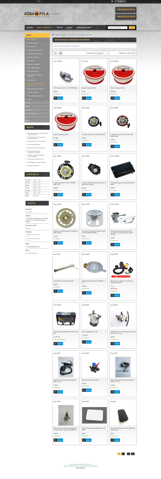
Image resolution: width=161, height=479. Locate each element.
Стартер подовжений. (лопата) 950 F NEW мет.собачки (93, 183)
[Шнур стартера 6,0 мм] (66, 121)
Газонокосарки (31, 80)
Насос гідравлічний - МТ (90, 331)
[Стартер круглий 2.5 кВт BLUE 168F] (94, 121)
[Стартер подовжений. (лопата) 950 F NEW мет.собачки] (94, 170)
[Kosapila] (37, 14)
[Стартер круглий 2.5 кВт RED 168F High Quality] (123, 121)
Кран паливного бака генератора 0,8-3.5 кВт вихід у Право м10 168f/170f (65, 429)
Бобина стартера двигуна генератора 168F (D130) (65, 231)
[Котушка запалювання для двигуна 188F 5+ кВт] (66, 367)
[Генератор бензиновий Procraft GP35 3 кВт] (66, 319)
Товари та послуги (44, 27)
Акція (27, 117)
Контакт (69, 27)
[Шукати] (132, 27)
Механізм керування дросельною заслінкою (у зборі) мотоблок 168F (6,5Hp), (122, 232)
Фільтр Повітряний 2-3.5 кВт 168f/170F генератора (123, 429)
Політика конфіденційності (90, 466)
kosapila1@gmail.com (33, 246)
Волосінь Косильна (33, 57)
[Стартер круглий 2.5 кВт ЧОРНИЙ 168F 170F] (66, 170)
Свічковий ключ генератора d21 (64, 281)
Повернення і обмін (83, 27)
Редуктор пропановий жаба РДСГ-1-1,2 (93, 281)
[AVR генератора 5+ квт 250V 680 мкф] (66, 75)
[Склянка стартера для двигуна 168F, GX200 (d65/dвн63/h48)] (94, 218)
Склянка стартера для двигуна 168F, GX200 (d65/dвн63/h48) (93, 231)
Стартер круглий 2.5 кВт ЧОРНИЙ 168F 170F (64, 183)
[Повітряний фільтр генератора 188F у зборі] (123, 170)
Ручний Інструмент (33, 92)
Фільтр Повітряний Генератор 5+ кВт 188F (93, 429)
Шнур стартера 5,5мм (117, 88)
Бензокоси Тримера (33, 64)
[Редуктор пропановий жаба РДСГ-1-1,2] (94, 268)
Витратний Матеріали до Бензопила (34, 75)
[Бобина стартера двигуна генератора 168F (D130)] (66, 218)
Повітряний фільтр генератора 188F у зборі (122, 183)
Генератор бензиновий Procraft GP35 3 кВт (66, 332)
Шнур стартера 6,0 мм (61, 134)
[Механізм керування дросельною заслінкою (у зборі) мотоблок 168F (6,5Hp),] (123, 218)
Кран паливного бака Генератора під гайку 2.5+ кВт (122, 380)
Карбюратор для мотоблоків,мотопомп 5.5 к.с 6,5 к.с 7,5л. (123, 332)
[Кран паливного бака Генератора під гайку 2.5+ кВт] (123, 367)
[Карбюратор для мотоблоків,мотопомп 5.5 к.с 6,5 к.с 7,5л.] (123, 319)
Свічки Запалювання (33, 67)
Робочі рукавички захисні (34, 96)
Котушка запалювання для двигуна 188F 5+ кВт (65, 380)
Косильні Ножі (31, 46)
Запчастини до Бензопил (35, 53)
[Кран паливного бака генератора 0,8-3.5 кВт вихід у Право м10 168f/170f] (66, 415)
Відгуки (28, 106)
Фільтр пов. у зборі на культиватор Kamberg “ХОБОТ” (122, 281)
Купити (60, 98)
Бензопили (30, 60)
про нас (60, 27)
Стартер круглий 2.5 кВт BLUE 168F (93, 134)
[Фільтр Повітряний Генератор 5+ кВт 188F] (94, 415)
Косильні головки (32, 43)
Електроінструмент (33, 71)
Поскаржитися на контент (75, 466)
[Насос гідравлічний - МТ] (94, 319)
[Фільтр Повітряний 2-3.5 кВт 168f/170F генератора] (123, 415)
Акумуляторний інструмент (35, 89)
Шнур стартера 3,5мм (89, 88)
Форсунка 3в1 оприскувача (90, 380)
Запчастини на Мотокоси (35, 50)
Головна (29, 27)
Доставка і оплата (31, 113)
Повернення (29, 110)
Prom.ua (89, 464)
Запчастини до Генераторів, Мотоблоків (35, 84)
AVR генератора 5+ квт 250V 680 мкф (65, 88)
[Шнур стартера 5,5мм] (123, 75)
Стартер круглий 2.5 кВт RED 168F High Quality (122, 135)
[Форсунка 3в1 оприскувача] (94, 367)
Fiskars (29, 99)
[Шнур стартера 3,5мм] (94, 75)
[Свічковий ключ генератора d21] (66, 268)
